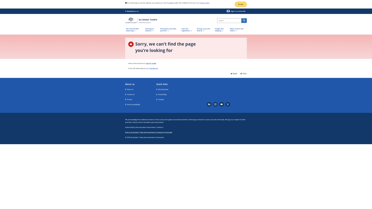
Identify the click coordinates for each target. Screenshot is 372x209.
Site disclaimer (163, 89)
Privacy (129, 99)
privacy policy (204, 3)
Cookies (161, 99)
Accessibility (162, 94)
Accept (240, 4)
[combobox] (229, 20)
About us (130, 89)
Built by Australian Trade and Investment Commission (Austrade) (148, 132)
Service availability (133, 104)
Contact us (153, 68)
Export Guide (151, 63)
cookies (171, 3)
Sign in (233, 11)
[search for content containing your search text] (244, 20)
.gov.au (133, 11)
